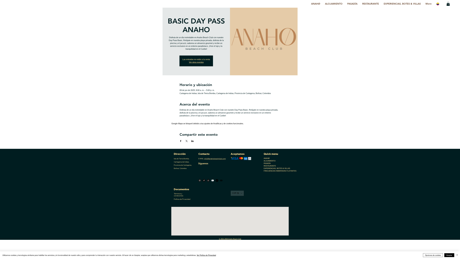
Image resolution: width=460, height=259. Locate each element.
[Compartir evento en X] (186, 141)
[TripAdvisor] (221, 180)
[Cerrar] (457, 255)
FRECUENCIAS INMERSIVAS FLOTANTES (272, 171)
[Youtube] (212, 180)
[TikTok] (217, 180)
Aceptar (449, 255)
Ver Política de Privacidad (206, 255)
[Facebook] (204, 180)
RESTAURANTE (270, 166)
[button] (402, 4)
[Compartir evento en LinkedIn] (192, 141)
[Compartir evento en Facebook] (181, 141)
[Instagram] (199, 180)
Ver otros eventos (196, 62)
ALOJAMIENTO (270, 161)
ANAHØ (267, 158)
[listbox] (237, 193)
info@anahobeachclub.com (215, 159)
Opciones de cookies (433, 255)
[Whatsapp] (208, 180)
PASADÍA (267, 163)
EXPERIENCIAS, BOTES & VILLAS (272, 168)
